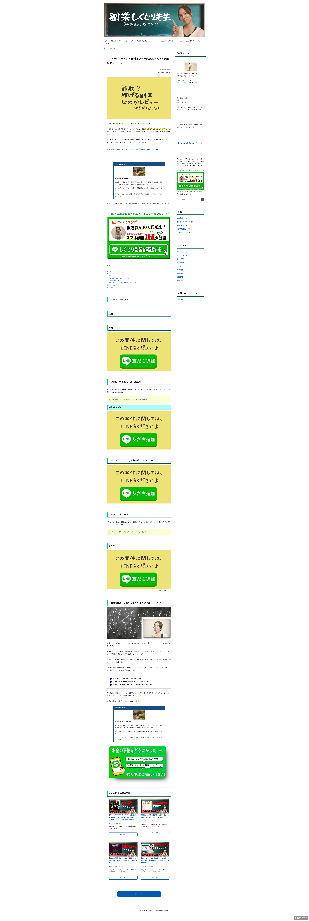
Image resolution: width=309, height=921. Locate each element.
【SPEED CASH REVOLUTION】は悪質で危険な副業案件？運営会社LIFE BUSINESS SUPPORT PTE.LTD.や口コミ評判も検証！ (122, 817)
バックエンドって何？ (184, 232)
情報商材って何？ (183, 218)
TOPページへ (139, 894)
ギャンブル (180, 259)
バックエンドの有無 (114, 285)
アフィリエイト (182, 255)
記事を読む (123, 834)
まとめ (110, 287)
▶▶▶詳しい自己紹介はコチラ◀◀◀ (189, 143)
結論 (109, 273)
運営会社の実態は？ (114, 280)
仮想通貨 (180, 270)
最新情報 (180, 277)
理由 (109, 276)
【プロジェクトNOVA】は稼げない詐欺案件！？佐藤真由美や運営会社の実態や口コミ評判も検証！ (155, 860)
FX (178, 251)
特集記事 (180, 280)
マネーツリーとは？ (114, 271)
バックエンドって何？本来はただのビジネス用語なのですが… (128, 532)
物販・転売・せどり (183, 273)
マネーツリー (167, 590)
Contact (180, 299)
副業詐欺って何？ (183, 225)
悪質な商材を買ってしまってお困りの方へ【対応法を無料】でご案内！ (134, 150)
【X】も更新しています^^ (185, 80)
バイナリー (180, 266)
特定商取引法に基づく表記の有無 (118, 278)
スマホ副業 (160, 590)
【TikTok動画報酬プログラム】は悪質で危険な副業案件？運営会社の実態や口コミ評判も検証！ (123, 860)
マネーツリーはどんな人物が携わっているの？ (122, 283)
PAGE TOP (301, 918)
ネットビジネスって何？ (185, 222)
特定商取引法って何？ (184, 229)
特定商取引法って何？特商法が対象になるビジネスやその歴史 (128, 399)
